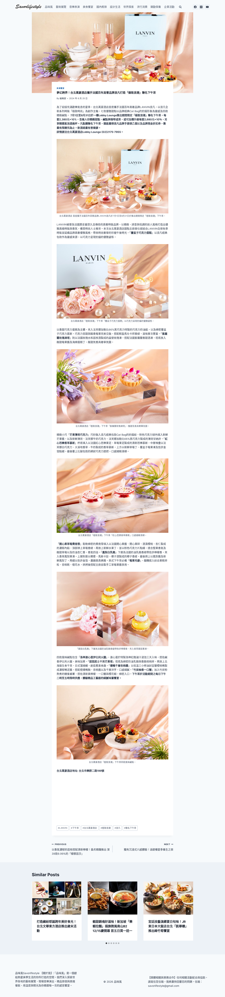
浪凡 (117, 828)
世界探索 (128, 6)
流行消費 (142, 6)
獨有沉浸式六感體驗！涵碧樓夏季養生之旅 (148, 847)
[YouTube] (207, 7)
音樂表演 (74, 6)
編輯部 (63, 98)
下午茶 (75, 828)
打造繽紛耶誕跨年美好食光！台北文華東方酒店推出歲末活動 (57, 926)
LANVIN (62, 828)
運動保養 (155, 6)
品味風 (49, 6)
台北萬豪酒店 (90, 828)
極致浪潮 (106, 828)
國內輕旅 (101, 6)
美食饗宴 (88, 6)
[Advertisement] (112, 799)
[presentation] (57, 898)
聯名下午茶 (130, 828)
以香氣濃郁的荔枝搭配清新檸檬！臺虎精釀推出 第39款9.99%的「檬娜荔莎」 (81, 849)
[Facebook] (195, 7)
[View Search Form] (180, 7)
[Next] (188, 911)
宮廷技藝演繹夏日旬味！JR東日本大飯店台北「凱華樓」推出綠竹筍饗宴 (168, 926)
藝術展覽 (61, 6)
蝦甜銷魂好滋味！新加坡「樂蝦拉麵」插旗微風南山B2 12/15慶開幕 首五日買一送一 (112, 926)
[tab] (106, 943)
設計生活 (115, 6)
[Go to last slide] (36, 911)
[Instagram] (201, 7)
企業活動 (169, 6)
